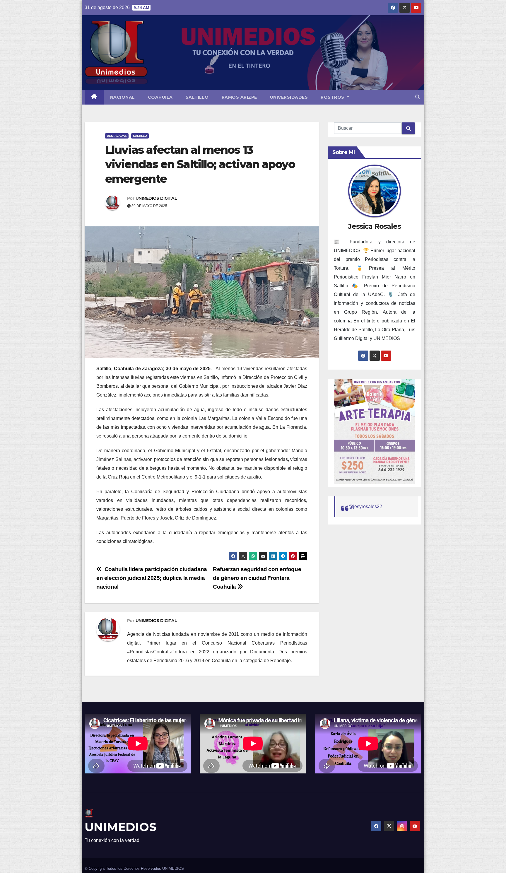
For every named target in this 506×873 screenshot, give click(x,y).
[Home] (94, 97)
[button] (417, 97)
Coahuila (160, 97)
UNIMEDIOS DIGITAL (156, 198)
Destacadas (117, 135)
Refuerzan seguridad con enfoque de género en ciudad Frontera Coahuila (257, 578)
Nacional (122, 97)
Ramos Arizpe (239, 97)
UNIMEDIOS (120, 827)
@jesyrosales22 (365, 506)
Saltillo (197, 97)
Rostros (333, 97)
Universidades (289, 97)
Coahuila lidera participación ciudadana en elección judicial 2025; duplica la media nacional (151, 578)
